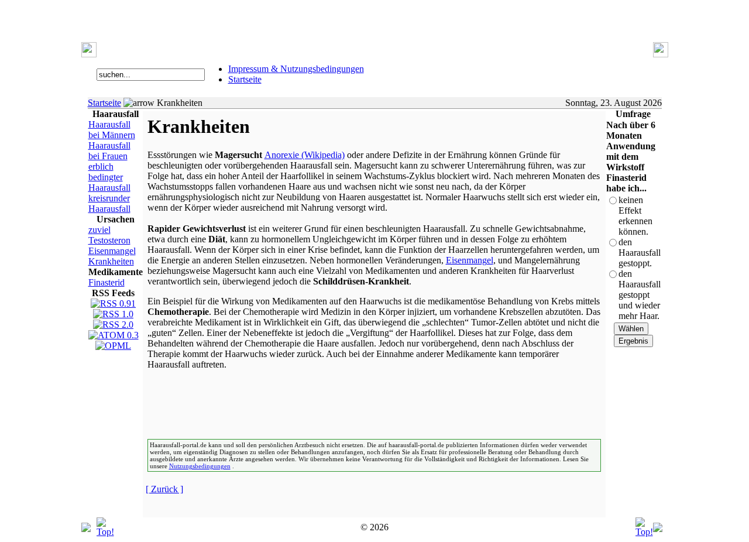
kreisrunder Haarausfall (109, 203)
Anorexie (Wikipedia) (304, 155)
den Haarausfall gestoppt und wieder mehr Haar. (640, 295)
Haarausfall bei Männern (111, 129)
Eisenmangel (112, 251)
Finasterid (106, 282)
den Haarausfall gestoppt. (640, 252)
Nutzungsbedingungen (200, 465)
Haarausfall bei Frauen (109, 150)
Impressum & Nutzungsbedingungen (296, 69)
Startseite (245, 79)
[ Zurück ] (164, 489)
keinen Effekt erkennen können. (635, 215)
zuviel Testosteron (109, 235)
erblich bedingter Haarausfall (109, 177)
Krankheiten (111, 261)
